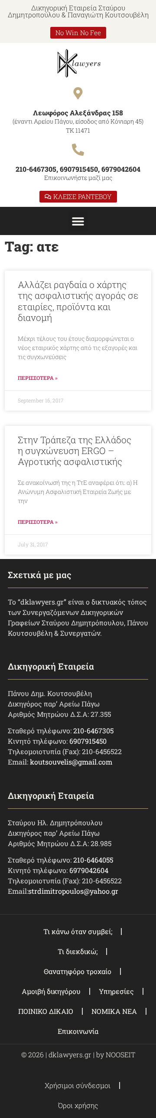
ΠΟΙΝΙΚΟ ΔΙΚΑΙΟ (45, 1011)
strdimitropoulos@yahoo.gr (73, 891)
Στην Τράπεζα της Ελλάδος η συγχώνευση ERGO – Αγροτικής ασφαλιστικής (74, 450)
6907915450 (88, 740)
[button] (78, 221)
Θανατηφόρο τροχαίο (77, 971)
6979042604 (88, 870)
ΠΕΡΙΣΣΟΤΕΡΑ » (38, 377)
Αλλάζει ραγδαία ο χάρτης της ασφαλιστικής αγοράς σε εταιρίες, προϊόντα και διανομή (78, 301)
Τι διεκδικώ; (78, 951)
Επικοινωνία (78, 1031)
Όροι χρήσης (78, 1105)
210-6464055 (93, 859)
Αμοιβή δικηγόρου (51, 991)
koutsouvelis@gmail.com (71, 761)
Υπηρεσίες (116, 991)
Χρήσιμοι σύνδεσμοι (77, 1085)
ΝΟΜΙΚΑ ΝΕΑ (114, 1011)
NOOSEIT (120, 1054)
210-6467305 (93, 730)
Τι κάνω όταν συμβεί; (77, 931)
